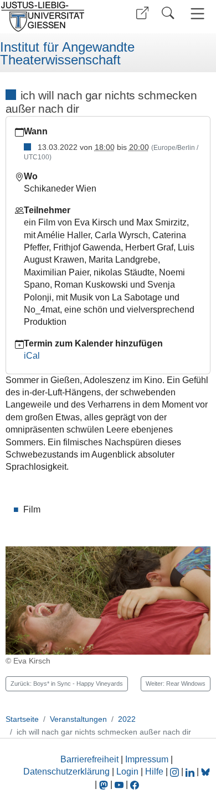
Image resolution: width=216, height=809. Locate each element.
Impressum (146, 759)
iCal (32, 355)
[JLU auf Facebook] (134, 784)
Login (128, 771)
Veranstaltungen (78, 719)
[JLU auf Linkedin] (191, 771)
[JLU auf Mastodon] (104, 784)
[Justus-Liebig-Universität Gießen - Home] (52, 16)
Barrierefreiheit (89, 759)
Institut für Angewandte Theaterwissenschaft (67, 53)
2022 (127, 719)
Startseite (22, 719)
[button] (142, 13)
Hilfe (154, 771)
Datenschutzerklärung (66, 771)
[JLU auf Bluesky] (205, 771)
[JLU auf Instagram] (175, 771)
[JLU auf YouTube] (119, 784)
